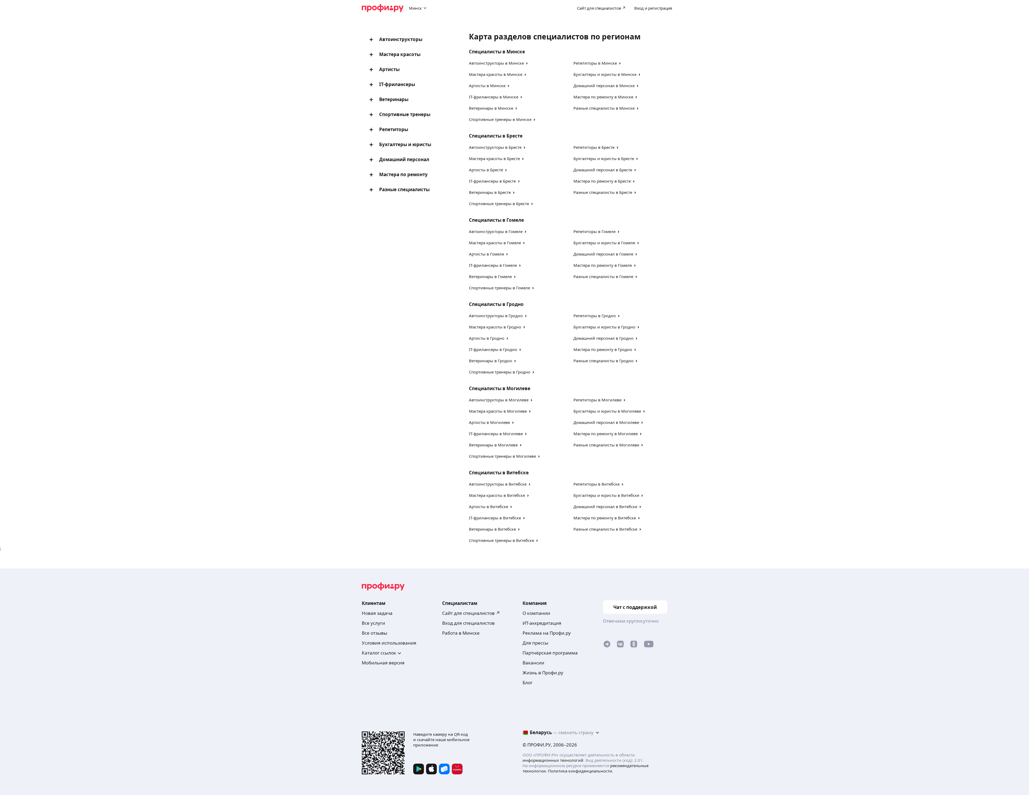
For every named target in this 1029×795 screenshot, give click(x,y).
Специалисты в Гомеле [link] (496, 220)
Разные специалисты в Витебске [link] (605, 529)
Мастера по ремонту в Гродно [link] (602, 349)
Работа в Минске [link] (461, 633)
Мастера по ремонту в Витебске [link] (604, 517)
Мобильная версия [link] (383, 663)
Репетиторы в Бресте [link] (593, 147)
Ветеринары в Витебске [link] (492, 529)
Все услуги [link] (373, 623)
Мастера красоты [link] (399, 54)
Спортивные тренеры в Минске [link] (500, 119)
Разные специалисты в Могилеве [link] (606, 445)
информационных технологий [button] (553, 760)
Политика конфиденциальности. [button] (580, 771)
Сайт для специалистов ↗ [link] (471, 613)
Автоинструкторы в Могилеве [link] (498, 399)
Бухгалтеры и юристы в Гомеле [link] (604, 242)
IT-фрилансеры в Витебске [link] (495, 517)
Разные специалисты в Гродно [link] (603, 360)
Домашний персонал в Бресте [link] (602, 169)
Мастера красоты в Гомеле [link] (495, 242)
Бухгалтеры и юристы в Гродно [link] (604, 327)
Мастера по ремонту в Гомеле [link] (602, 265)
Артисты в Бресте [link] (486, 169)
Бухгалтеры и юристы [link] (405, 144)
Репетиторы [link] (393, 129)
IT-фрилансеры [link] (397, 84)
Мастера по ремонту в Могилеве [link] (605, 433)
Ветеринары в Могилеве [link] (493, 445)
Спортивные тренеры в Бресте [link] (499, 203)
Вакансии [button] (533, 663)
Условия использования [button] (389, 643)
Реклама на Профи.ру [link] (547, 633)
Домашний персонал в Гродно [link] (603, 338)
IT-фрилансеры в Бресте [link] (492, 181)
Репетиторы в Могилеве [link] (597, 399)
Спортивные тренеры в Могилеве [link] (502, 456)
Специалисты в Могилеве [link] (499, 388)
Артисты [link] (389, 69)
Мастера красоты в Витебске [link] (497, 495)
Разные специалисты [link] (404, 189)
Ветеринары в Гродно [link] (490, 360)
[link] (607, 645)
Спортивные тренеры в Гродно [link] (499, 372)
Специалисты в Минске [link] (497, 52)
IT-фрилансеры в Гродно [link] (493, 349)
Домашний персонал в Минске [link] (604, 85)
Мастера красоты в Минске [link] (495, 74)
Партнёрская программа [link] (550, 653)
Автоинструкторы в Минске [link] (496, 63)
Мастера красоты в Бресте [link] (494, 158)
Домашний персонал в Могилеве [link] (606, 422)
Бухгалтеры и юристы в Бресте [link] (603, 158)
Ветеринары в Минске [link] (491, 108)
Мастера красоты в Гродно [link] (495, 327)
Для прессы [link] (535, 643)
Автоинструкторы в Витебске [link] (498, 484)
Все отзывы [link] (374, 633)
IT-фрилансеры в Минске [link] (493, 96)
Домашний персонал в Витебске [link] (605, 506)
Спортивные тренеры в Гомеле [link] (499, 287)
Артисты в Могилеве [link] (489, 422)
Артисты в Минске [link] (487, 85)
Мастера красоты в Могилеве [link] (498, 411)
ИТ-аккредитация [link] (542, 623)
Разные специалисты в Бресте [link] (602, 192)
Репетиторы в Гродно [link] (594, 315)
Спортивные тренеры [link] (404, 114)
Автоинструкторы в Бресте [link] (495, 147)
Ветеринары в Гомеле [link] (490, 276)
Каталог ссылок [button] (379, 653)
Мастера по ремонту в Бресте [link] (602, 181)
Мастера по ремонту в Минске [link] (603, 96)
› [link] (527, 63)
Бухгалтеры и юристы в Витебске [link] (606, 495)
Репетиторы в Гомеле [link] (594, 231)
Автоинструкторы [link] (400, 39)
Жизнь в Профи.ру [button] (543, 673)
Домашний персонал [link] (404, 159)
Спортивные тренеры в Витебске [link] (501, 540)
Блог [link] (527, 682)
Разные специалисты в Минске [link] (604, 108)
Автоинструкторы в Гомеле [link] (496, 231)
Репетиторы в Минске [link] (595, 63)
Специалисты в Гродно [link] (496, 304)
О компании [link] (536, 613)
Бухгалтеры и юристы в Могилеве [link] (607, 411)
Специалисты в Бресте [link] (496, 136)
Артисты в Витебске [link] (488, 506)
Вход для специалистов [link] (468, 623)
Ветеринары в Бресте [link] (490, 192)
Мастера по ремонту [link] (403, 174)
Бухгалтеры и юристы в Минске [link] (604, 74)
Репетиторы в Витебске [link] (596, 484)
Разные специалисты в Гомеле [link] (603, 276)
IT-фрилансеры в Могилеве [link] (496, 433)
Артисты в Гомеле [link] (486, 254)
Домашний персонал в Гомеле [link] (603, 254)
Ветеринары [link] (393, 99)
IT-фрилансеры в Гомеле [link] (493, 265)
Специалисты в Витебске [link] (499, 472)
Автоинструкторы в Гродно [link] (496, 315)
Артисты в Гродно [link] (486, 338)
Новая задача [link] (377, 613)
